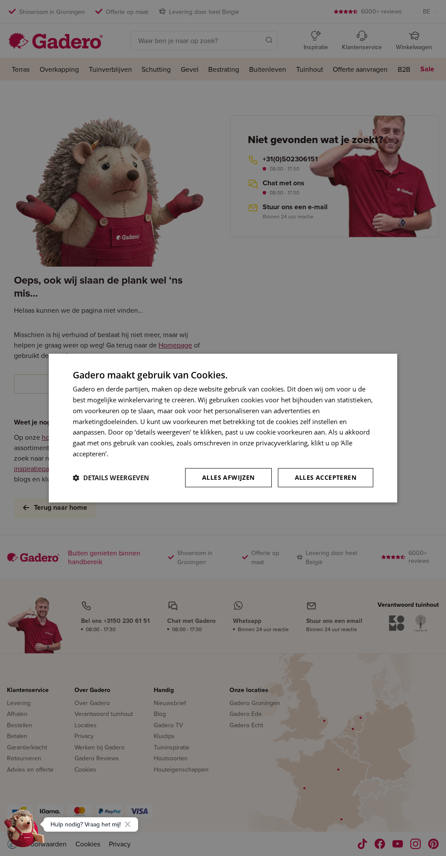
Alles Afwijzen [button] (228, 477)
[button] (111, 477)
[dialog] (223, 428)
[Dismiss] (127, 824)
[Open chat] (24, 831)
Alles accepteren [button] (325, 477)
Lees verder (127, 453)
